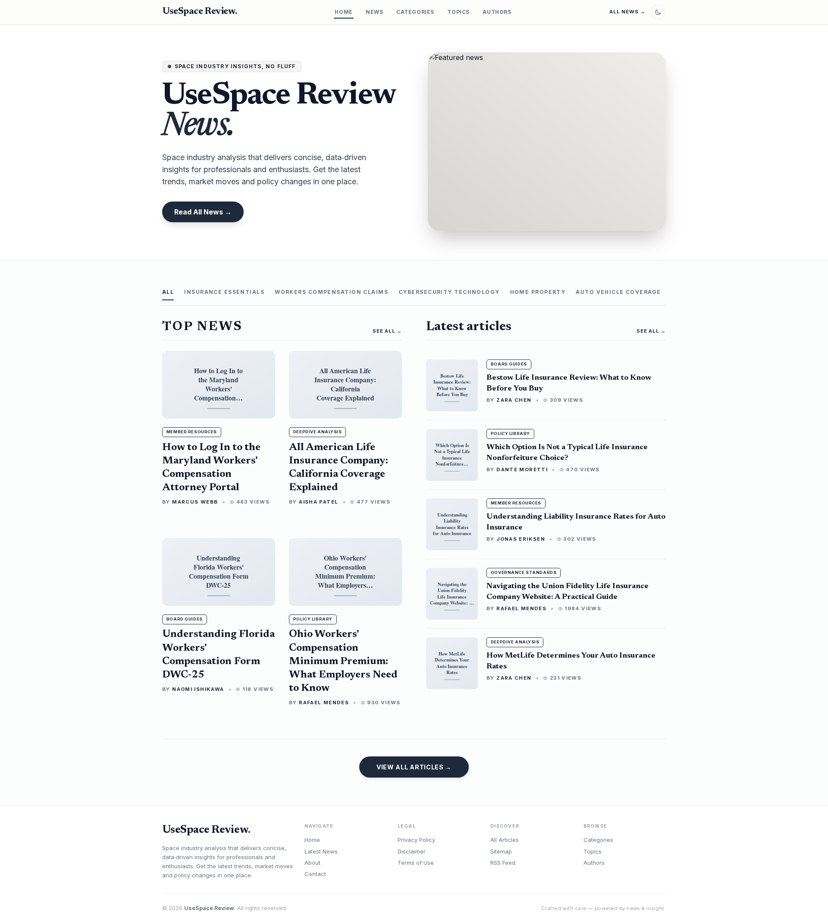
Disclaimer (412, 851)
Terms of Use (416, 862)
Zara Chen (513, 400)
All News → (627, 12)
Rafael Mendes (324, 702)
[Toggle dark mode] (658, 12)
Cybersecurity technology (449, 292)
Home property (538, 292)
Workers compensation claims (331, 292)
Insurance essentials (224, 292)
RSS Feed (502, 862)
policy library (312, 619)
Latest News (321, 851)
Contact (315, 873)
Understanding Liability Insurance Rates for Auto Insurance (575, 522)
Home (343, 12)
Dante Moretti (522, 469)
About (312, 862)
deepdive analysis (317, 431)
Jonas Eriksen (520, 539)
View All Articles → (414, 767)
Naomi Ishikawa (198, 689)
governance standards (524, 572)
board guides (184, 619)
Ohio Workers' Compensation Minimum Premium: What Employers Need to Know (343, 661)
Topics (458, 12)
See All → (387, 331)
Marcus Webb (195, 502)
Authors (497, 12)
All (168, 292)
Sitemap (501, 851)
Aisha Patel (318, 502)
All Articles (504, 839)
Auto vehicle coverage (618, 292)
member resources (191, 431)
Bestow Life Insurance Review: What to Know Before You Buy (568, 383)
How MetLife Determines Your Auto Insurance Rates (571, 661)
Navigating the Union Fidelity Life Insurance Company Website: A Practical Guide (567, 592)
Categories (415, 12)
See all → (651, 331)
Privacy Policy (416, 839)
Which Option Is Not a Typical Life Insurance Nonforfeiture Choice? (567, 453)
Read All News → (203, 212)
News (374, 12)
